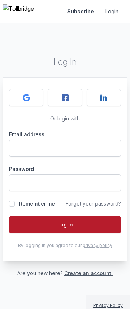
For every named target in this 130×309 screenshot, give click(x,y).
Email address (26, 134)
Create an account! (88, 273)
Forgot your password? (93, 203)
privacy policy (97, 245)
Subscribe (80, 11)
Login (111, 11)
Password (21, 169)
